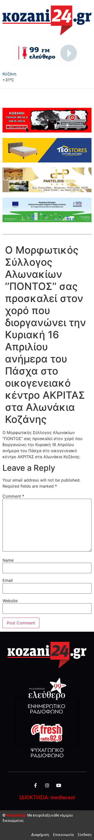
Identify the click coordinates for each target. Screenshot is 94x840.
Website (10, 601)
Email (8, 580)
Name (8, 560)
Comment (13, 496)
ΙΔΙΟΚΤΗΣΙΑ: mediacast (47, 797)
